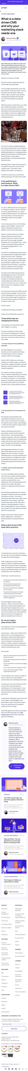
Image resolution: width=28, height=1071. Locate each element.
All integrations (5, 1012)
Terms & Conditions (20, 992)
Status (17, 941)
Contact (17, 995)
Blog (16, 931)
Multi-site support (6, 927)
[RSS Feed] (26, 1069)
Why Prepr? (4, 909)
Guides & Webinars (20, 934)
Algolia (3, 1005)
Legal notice (18, 988)
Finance (3, 980)
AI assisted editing (6, 924)
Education (4, 986)
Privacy (17, 985)
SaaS (2, 990)
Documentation (19, 938)
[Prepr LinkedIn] (9, 1069)
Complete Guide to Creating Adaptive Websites (20, 915)
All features (4, 934)
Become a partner (20, 956)
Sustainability (19, 971)
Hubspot (3, 998)
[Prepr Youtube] (12, 1069)
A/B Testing (4, 921)
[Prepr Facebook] (16, 1069)
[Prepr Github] (5, 1069)
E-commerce (4, 976)
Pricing (3, 931)
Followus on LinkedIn (18, 766)
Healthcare (4, 983)
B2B (2, 973)
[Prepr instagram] (19, 1069)
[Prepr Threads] (23, 1069)
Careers (17, 968)
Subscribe (14, 1029)
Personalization (5, 917)
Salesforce (4, 1001)
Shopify (3, 1008)
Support (17, 945)
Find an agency (19, 953)
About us (17, 964)
